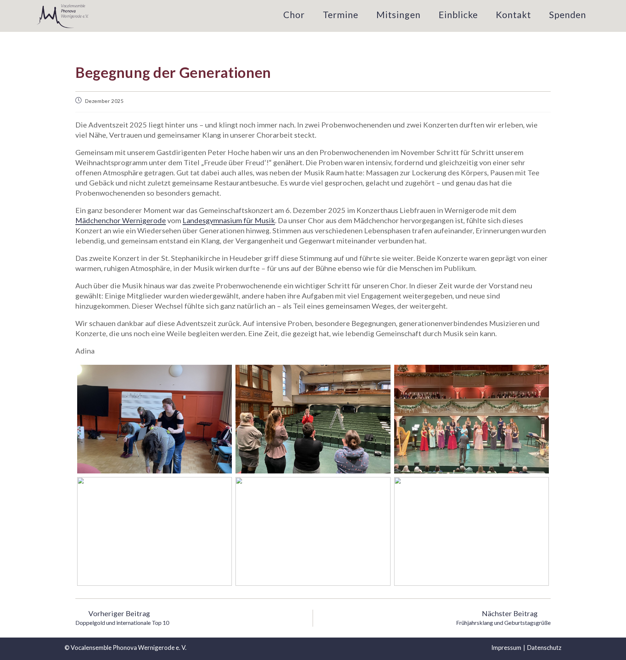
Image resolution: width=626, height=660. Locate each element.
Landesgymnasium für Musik (229, 220)
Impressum (506, 647)
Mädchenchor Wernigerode (120, 220)
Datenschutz (544, 647)
